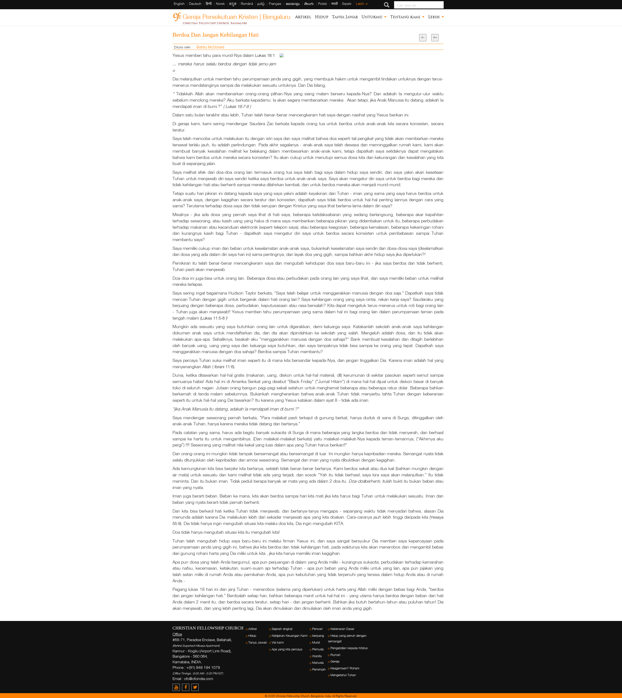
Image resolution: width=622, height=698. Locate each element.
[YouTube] (177, 687)
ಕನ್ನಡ (232, 3)
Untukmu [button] (373, 16)
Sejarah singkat (282, 629)
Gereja (334, 661)
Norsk (220, 3)
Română (247, 3)
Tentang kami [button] (406, 16)
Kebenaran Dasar (342, 629)
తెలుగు (309, 3)
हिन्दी (209, 3)
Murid (316, 642)
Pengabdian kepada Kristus (349, 648)
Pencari (317, 629)
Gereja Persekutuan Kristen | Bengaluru (236, 16)
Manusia (318, 662)
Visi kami (278, 642)
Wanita (317, 656)
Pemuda (318, 649)
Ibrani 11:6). (225, 366)
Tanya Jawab (345, 16)
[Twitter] (195, 687)
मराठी (334, 3)
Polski (322, 3)
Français (275, 3)
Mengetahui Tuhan (343, 675)
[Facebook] (186, 687)
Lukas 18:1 (265, 55)
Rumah (335, 655)
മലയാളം (293, 3)
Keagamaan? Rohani (344, 668)
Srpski (346, 3)
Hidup (321, 16)
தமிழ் (261, 3)
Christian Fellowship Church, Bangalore (215, 23)
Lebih (360, 3)
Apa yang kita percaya (287, 649)
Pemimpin (319, 669)
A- (422, 37)
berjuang (318, 635)
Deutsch (195, 3)
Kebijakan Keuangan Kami (289, 635)
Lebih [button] (434, 16)
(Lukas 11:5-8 (213, 318)
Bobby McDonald (210, 47)
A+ (435, 37)
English (179, 3)
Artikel (303, 16)
